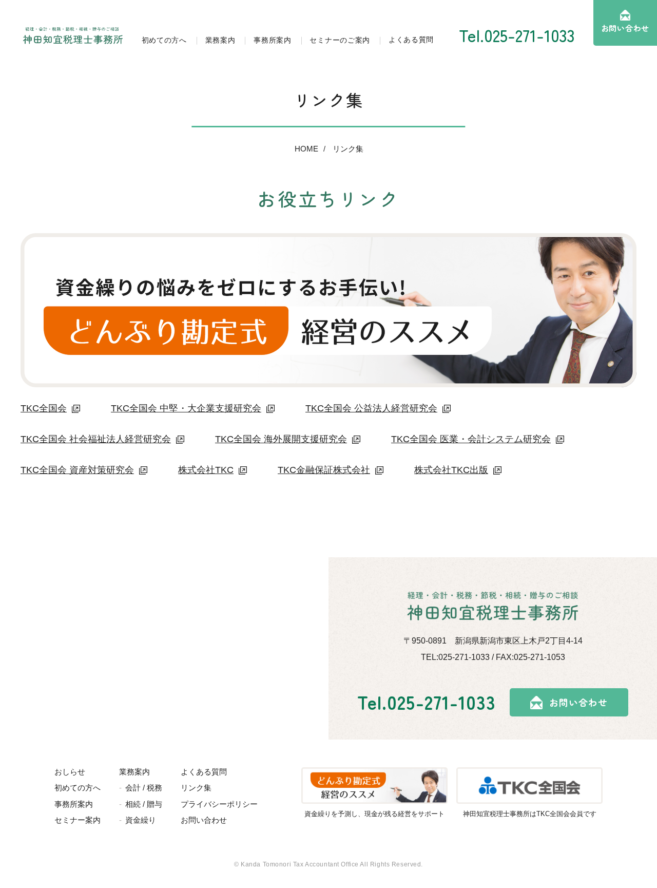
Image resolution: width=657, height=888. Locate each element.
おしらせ (69, 771)
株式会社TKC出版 (451, 470)
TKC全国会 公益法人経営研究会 (371, 408)
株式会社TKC (206, 470)
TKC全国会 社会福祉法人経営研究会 (96, 439)
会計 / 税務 (143, 787)
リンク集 (348, 148)
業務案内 (220, 40)
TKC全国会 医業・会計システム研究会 (471, 439)
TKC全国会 (44, 408)
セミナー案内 (77, 820)
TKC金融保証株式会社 (324, 470)
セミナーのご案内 (340, 40)
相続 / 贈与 (143, 804)
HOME (306, 148)
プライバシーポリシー (219, 804)
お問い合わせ (625, 27)
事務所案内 (273, 40)
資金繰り (140, 820)
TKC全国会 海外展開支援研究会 (281, 439)
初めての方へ (164, 40)
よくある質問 (411, 39)
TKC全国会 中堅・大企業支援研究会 (186, 408)
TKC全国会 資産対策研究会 (77, 470)
